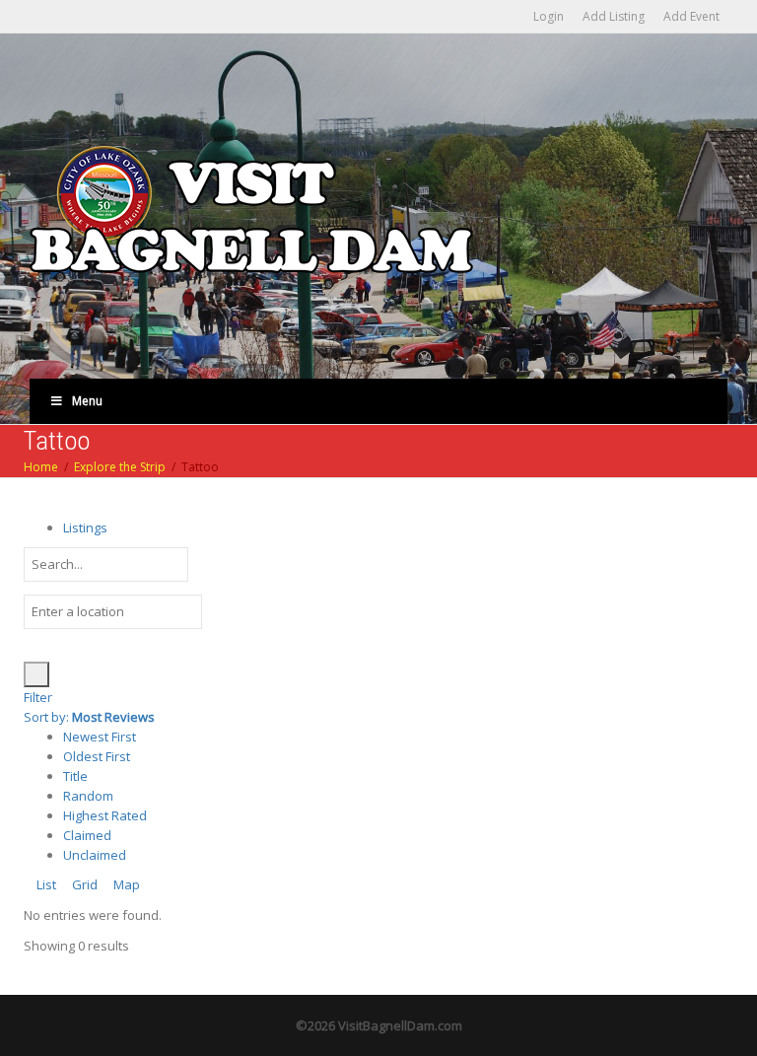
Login (548, 16)
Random (88, 796)
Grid (83, 884)
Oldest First (96, 756)
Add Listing (614, 16)
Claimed (87, 835)
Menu (87, 400)
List (45, 884)
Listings (85, 527)
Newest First (99, 736)
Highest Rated (105, 815)
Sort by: (89, 717)
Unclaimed (94, 855)
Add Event (691, 16)
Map (125, 884)
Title (75, 776)
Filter (38, 697)
